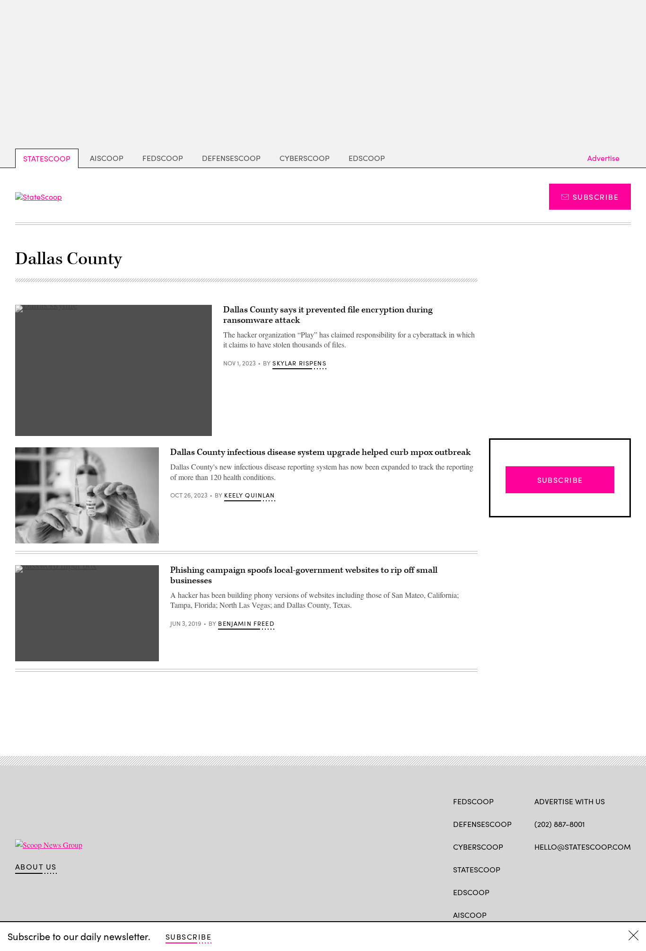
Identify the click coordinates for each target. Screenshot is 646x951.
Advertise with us (569, 801)
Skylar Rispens (299, 363)
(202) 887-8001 (559, 824)
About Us (36, 866)
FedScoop (162, 158)
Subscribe (596, 197)
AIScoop (106, 158)
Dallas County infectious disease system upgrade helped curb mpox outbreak (320, 452)
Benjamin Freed (246, 623)
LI (572, 868)
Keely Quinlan (249, 495)
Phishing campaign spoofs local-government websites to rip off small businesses (303, 575)
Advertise (603, 157)
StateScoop (46, 158)
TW (557, 868)
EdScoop (367, 158)
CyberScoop (304, 158)
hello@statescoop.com (582, 847)
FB (538, 868)
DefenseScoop (231, 158)
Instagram (594, 868)
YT (608, 868)
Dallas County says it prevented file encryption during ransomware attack (328, 315)
